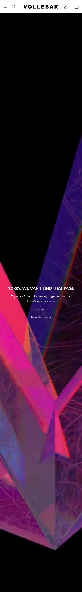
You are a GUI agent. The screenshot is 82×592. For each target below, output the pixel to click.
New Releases (41, 317)
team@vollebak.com (41, 301)
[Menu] (5, 6)
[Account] (65, 6)
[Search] (14, 6)
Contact (41, 309)
